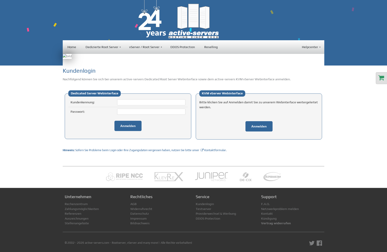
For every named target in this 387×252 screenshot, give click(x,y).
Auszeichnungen (76, 218)
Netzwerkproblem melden (280, 209)
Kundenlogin (205, 204)
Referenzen (73, 213)
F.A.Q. (265, 204)
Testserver (203, 209)
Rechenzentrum (76, 204)
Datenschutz (139, 213)
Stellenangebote (77, 223)
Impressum (138, 218)
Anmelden (128, 126)
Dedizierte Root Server (103, 47)
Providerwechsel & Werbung (216, 213)
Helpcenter (311, 47)
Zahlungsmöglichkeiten (82, 209)
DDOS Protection (182, 47)
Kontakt (267, 213)
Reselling (211, 47)
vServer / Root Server (145, 47)
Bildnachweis (140, 223)
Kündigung (269, 218)
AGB (133, 204)
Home (71, 47)
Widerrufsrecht (141, 209)
